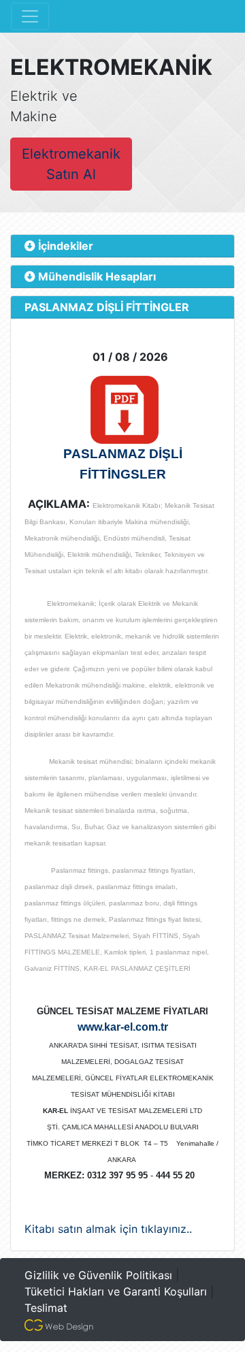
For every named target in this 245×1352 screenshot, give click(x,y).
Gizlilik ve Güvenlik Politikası (98, 1275)
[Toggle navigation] (30, 16)
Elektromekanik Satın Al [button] (71, 164)
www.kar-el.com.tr (123, 1027)
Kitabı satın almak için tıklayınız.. (108, 1229)
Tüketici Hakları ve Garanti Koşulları (115, 1291)
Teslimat (45, 1308)
